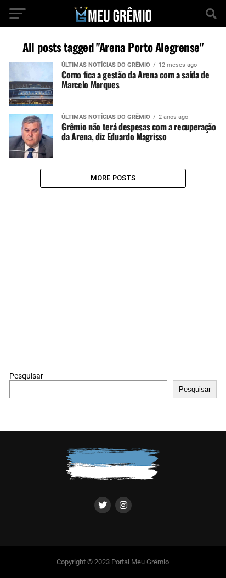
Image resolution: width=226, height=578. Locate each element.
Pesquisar (26, 376)
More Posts (113, 178)
